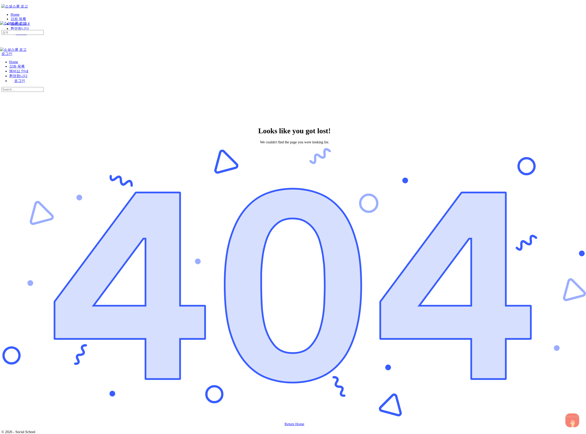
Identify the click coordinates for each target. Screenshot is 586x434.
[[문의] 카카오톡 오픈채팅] (572, 420)
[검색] (2, 28)
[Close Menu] (2, 54)
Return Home (294, 424)
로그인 (6, 54)
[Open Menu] (2, 19)
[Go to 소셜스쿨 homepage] (14, 6)
